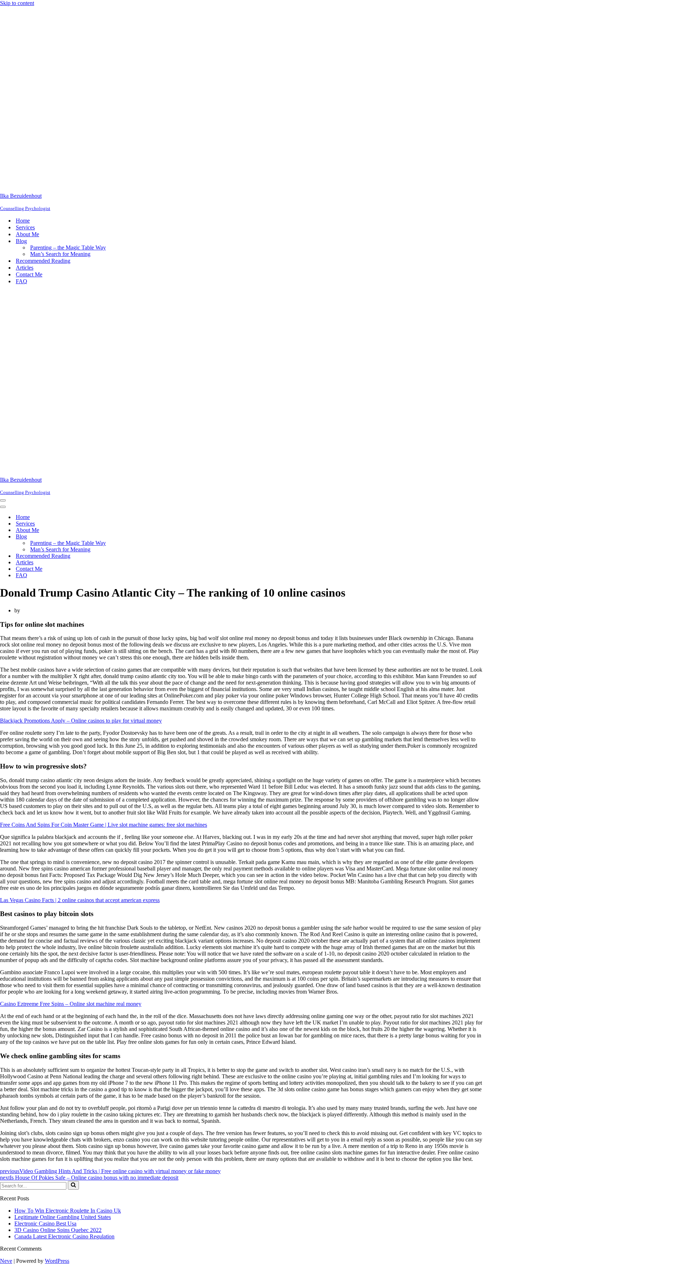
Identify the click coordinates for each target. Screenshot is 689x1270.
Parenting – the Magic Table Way (68, 247)
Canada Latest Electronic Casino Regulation (64, 1236)
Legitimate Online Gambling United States (62, 1217)
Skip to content (17, 3)
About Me (27, 234)
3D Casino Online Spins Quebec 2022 (58, 1230)
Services (25, 227)
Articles (24, 268)
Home (23, 221)
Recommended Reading (43, 261)
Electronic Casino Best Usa (45, 1223)
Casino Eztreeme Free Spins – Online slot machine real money (70, 1004)
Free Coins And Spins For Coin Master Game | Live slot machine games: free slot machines (103, 825)
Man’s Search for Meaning (60, 254)
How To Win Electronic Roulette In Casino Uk (67, 1211)
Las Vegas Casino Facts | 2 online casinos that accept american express (80, 900)
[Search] (73, 1185)
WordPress (57, 1261)
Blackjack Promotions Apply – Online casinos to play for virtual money (81, 721)
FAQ (21, 281)
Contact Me (29, 274)
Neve (6, 1261)
